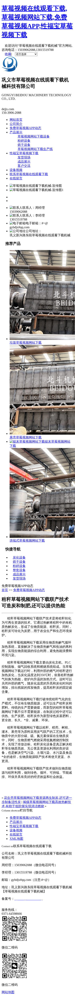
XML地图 (16, 838)
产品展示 (16, 132)
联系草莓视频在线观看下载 (29, 174)
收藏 (8, 54)
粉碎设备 (24, 140)
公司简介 (16, 124)
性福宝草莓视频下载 (24, 153)
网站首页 (16, 119)
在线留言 (16, 178)
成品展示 (24, 161)
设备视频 (16, 170)
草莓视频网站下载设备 (34, 136)
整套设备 (19, 570)
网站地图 (8, 992)
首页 (5, 590)
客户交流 (24, 165)
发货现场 (24, 157)
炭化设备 (19, 557)
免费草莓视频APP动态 (25, 128)
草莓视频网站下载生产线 (35, 149)
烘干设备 (24, 144)
